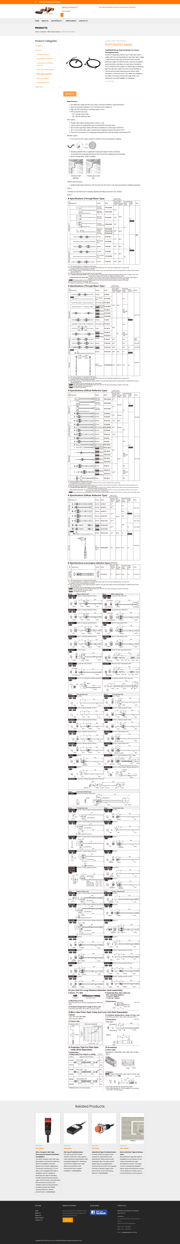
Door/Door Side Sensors (45, 70)
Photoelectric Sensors (45, 59)
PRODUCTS (38, 1215)
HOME (37, 21)
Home (37, 32)
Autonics (43, 32)
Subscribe (68, 1220)
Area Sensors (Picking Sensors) (44, 64)
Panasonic (39, 46)
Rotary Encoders (43, 78)
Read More (41, 1191)
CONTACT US (83, 21)
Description (70, 94)
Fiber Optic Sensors (54, 32)
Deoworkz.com (78, 1240)
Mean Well (39, 87)
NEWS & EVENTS (71, 21)
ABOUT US (45, 21)
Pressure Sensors (43, 83)
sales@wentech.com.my (129, 1232)
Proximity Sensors (43, 54)
